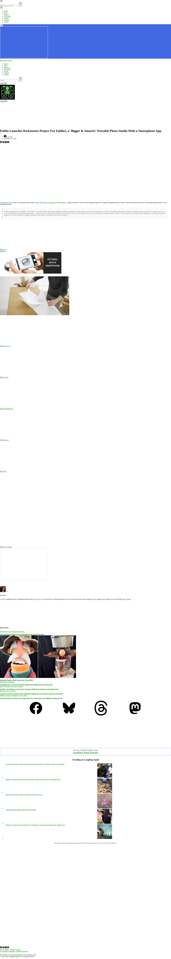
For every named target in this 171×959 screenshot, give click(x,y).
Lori (1, 599)
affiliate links (73, 843)
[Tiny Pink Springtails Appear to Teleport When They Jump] (104, 808)
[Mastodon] (135, 715)
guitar (103, 599)
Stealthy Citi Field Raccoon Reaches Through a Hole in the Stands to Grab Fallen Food (29, 689)
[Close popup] (1, 25)
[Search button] (20, 79)
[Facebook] (1, 142)
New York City (39, 599)
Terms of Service (15, 949)
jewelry (93, 599)
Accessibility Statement (7, 951)
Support (6, 73)
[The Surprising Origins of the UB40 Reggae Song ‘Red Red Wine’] (12, 631)
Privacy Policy (4, 949)
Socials (6, 71)
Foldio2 (62, 202)
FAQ (5, 65)
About (6, 64)
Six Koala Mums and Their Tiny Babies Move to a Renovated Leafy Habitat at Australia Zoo (31, 698)
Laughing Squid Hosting (85, 752)
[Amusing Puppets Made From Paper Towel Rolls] (38, 677)
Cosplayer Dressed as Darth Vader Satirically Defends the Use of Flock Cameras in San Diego (31, 694)
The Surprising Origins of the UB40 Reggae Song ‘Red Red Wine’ (22, 634)
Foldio (37, 202)
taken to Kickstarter (49, 202)
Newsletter (7, 69)
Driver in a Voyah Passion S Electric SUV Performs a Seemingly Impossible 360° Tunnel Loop (35, 825)
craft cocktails (126, 599)
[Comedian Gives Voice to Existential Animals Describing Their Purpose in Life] (7, 682)
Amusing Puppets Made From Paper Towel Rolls (16, 680)
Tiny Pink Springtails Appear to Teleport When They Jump (23, 794)
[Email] (8, 142)
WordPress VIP (31, 955)
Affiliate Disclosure (22, 951)
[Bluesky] (3, 142)
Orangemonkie (4, 202)
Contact (6, 74)
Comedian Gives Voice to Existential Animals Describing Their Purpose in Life (26, 685)
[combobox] (9, 80)
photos (112, 599)
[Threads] (6, 142)
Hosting (6, 67)
